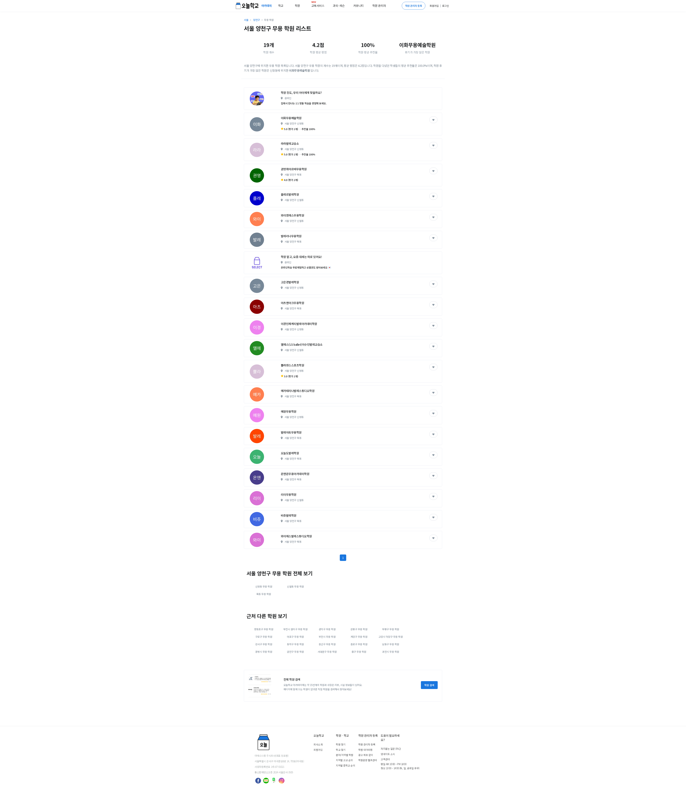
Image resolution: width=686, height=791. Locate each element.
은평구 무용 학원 (359, 629)
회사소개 (318, 744)
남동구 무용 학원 (390, 644)
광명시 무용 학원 (263, 651)
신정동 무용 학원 (263, 586)
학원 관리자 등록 (413, 6)
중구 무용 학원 (359, 651)
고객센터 (385, 759)
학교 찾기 (341, 750)
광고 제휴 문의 (365, 755)
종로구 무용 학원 (359, 644)
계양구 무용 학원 (359, 636)
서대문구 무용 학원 (327, 651)
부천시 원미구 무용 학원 (295, 629)
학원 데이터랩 (365, 750)
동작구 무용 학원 (295, 644)
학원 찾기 (341, 744)
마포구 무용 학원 (295, 636)
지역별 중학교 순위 (345, 765)
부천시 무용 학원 (327, 636)
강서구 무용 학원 (263, 644)
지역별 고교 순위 (344, 760)
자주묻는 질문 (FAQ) (391, 748)
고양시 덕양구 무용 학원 (391, 636)
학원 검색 (429, 685)
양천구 (256, 20)
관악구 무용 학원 (327, 629)
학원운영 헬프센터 (367, 760)
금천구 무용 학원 (295, 651)
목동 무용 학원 (263, 594)
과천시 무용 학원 (390, 651)
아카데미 (266, 5)
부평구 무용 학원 (390, 629)
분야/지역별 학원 (344, 755)
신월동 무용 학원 (295, 586)
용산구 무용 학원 (327, 644)
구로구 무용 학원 (263, 636)
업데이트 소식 (388, 754)
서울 (246, 20)
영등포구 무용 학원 (263, 629)
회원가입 (318, 750)
